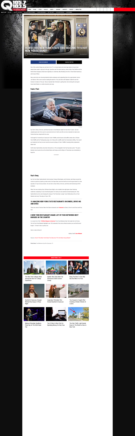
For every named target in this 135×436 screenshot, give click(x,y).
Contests (64, 9)
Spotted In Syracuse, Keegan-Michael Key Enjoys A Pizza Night (33, 302)
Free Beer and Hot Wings (29, 12)
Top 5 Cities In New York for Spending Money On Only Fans (56, 324)
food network (39, 243)
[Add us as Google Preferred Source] (101, 9)
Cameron (30, 54)
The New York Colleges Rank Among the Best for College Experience (33, 278)
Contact (71, 9)
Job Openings (69, 12)
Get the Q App (51, 12)
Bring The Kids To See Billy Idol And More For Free (77, 277)
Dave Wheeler (78, 233)
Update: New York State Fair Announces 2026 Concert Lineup (55, 278)
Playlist (46, 9)
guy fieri (45, 243)
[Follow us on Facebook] (105, 9)
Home (29, 9)
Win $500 (9, 12)
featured (61, 207)
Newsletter (78, 9)
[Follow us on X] (108, 9)
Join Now (58, 9)
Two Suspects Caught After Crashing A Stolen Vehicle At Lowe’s (77, 302)
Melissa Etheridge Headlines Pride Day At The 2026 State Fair (33, 325)
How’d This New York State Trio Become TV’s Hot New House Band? (52, 237)
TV (52, 243)
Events (51, 9)
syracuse (49, 243)
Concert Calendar (18, 12)
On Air (34, 9)
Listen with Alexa (60, 12)
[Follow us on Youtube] (112, 9)
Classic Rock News (41, 12)
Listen (39, 9)
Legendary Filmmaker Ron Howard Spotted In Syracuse (55, 301)
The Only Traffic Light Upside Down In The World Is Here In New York (77, 325)
